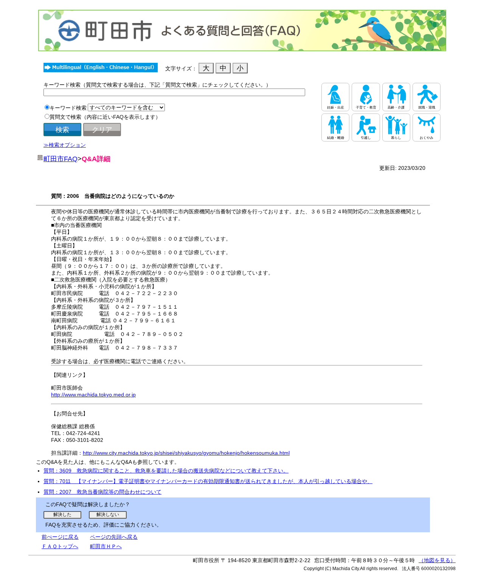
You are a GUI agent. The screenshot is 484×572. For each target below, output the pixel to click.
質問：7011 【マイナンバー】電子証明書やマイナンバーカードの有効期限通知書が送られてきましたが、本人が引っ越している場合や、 (207, 481)
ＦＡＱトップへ (60, 546)
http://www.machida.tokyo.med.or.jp (93, 395)
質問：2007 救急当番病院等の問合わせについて (102, 492)
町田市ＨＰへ (106, 546)
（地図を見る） (437, 560)
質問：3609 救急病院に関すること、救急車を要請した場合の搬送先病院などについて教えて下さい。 (166, 471)
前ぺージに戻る (60, 537)
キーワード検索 (68, 108)
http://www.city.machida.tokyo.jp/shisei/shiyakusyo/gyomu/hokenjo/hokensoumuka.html (186, 453)
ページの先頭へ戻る (114, 537)
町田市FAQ (60, 159)
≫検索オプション (64, 145)
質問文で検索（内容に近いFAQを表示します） (105, 117)
